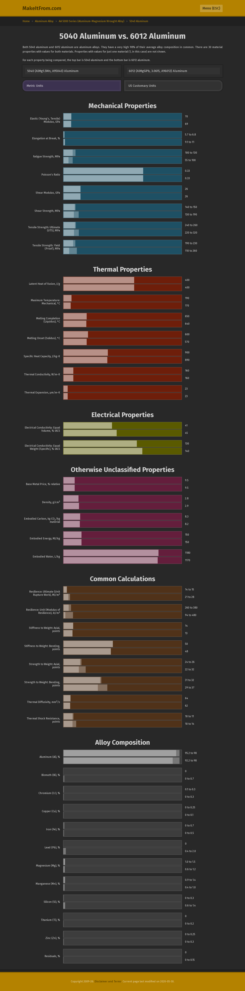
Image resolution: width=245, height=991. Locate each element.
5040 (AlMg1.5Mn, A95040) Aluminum (52, 71)
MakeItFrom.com (41, 8)
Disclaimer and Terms (107, 981)
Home (26, 21)
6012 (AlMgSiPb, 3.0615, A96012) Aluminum (158, 71)
